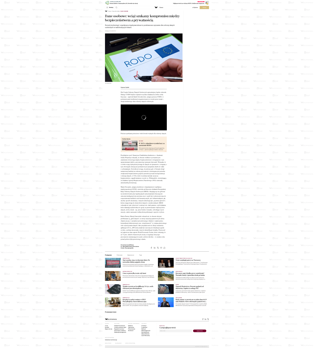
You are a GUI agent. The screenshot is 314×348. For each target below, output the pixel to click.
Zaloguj (204, 7)
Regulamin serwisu (119, 329)
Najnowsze (130, 255)
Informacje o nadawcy (120, 330)
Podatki (177, 284)
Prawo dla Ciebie (115, 11)
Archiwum (130, 330)
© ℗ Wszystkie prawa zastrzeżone (130, 246)
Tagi (140, 255)
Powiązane (108, 255)
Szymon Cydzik (125, 87)
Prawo (161, 7)
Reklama (130, 325)
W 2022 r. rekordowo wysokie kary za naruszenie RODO (152, 144)
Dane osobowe (124, 11)
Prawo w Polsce (126, 284)
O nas (106, 325)
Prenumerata (131, 329)
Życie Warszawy (145, 335)
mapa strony (108, 343)
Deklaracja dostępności (120, 332)
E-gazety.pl (144, 327)
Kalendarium (118, 343)
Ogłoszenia (131, 327)
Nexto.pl (143, 329)
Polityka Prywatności (119, 325)
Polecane (119, 255)
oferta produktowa (130, 343)
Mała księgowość (145, 330)
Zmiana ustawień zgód (120, 327)
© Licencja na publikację (127, 245)
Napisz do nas (108, 329)
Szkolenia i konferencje (111, 339)
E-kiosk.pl (143, 325)
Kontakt (107, 327)
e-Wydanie (195, 7)
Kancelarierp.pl (145, 332)
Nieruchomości (179, 271)
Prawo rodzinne (126, 258)
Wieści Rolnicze (145, 334)
